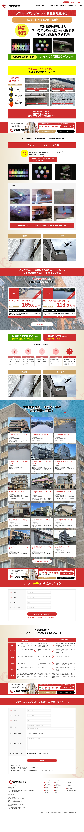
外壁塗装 (69, 782)
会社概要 (51, 5)
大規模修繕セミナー (58, 780)
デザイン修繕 (69, 788)
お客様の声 (70, 5)
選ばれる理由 (47, 784)
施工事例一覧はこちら (43, 561)
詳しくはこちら (42, 324)
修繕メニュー (44, 5)
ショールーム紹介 (78, 5)
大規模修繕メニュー (70, 780)
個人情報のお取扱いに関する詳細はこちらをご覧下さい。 (39, 753)
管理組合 (72, 2)
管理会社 (79, 2)
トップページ (47, 780)
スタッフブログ (58, 785)
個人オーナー (66, 2)
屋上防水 (69, 785)
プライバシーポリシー (59, 792)
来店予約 (66, 131)
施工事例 (38, 5)
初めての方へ (63, 5)
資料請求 (48, 131)
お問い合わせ (67, 126)
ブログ (56, 5)
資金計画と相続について (71, 790)
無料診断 (56, 787)
